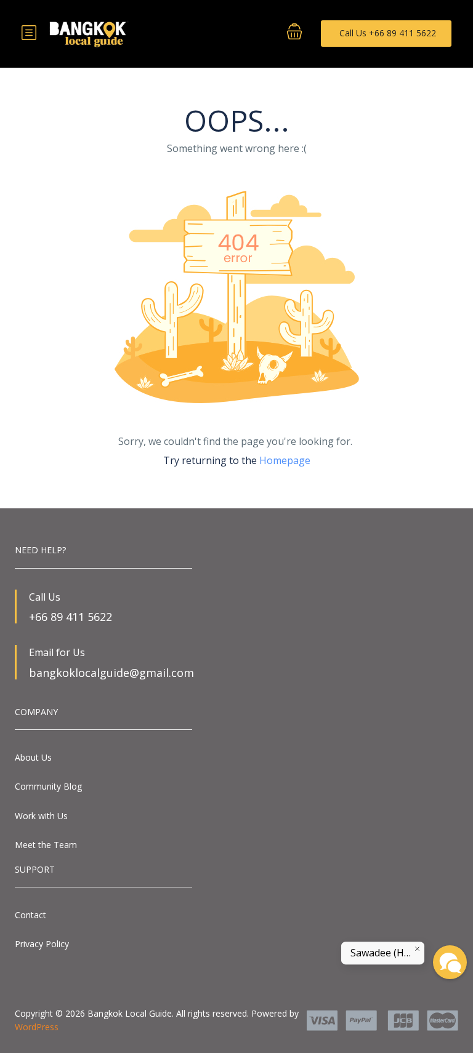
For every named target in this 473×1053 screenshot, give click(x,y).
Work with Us (41, 816)
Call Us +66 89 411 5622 (387, 33)
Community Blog (48, 786)
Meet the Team (46, 845)
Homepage (284, 460)
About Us (33, 757)
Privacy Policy (42, 944)
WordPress (37, 1027)
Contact (30, 915)
